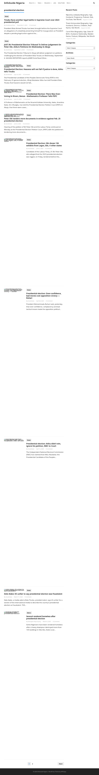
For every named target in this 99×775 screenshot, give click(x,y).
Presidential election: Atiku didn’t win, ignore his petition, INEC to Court (43, 444)
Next (61, 764)
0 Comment (32, 25)
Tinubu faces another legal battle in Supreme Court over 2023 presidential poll (31, 21)
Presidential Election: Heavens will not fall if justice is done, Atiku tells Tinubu (33, 70)
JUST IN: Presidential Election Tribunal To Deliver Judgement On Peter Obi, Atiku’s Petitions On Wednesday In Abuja (32, 45)
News (6, 16)
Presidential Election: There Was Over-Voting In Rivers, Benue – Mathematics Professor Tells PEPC (32, 95)
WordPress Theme (53, 771)
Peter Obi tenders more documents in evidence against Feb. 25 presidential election (32, 119)
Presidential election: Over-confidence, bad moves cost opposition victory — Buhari (43, 295)
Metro (29, 613)
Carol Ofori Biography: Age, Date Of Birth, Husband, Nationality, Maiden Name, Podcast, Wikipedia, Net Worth (80, 33)
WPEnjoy (63, 771)
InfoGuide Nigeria (14, 2)
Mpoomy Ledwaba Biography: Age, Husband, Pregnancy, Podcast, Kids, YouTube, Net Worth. (79, 17)
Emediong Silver (10, 25)
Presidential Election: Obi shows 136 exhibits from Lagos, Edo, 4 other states (44, 144)
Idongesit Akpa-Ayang (34, 621)
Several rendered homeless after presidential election (40, 617)
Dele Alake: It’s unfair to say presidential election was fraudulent (33, 594)
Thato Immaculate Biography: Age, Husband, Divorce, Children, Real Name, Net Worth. (79, 25)
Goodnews (9, 50)
